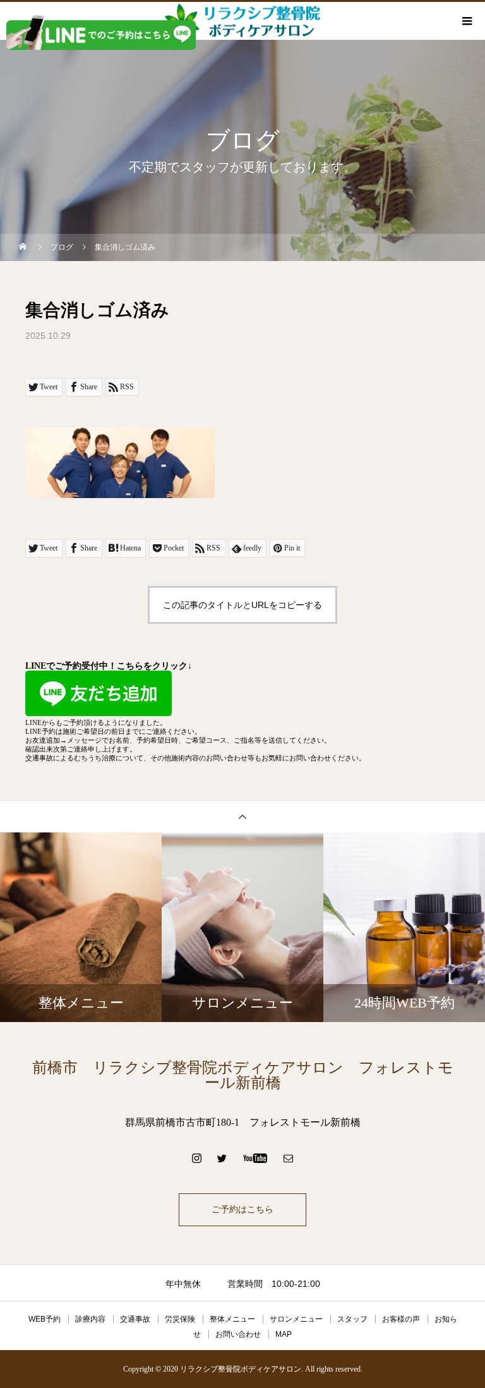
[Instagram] (197, 1158)
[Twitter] (222, 1158)
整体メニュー (232, 1319)
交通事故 (135, 1319)
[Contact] (288, 1158)
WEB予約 (44, 1319)
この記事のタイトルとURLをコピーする (242, 605)
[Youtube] (255, 1158)
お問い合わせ (238, 1334)
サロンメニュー (296, 1319)
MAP (283, 1334)
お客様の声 (401, 1319)
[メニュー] (466, 21)
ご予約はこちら (242, 1209)
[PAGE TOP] (242, 816)
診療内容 (90, 1319)
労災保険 (180, 1319)
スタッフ (352, 1319)
